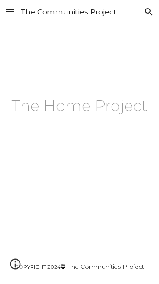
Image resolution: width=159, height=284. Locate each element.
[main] (79, 103)
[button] (10, 11)
